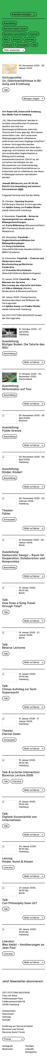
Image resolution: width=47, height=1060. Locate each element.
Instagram (7, 1045)
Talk (34, 44)
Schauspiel (22, 44)
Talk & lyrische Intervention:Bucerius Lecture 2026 (21, 773)
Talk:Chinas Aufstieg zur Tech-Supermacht (19, 689)
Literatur (29, 39)
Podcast (8, 44)
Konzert (17, 39)
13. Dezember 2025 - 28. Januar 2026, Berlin (31, 542)
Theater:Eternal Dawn (11, 731)
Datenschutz (7, 1010)
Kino (6, 39)
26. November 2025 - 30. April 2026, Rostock (32, 418)
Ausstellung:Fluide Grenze (11, 428)
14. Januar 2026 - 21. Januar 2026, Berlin (29, 635)
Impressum (7, 1013)
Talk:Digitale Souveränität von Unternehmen (19, 816)
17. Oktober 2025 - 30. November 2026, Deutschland (30, 377)
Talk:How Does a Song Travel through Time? (18, 603)
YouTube (29, 1045)
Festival (33, 34)
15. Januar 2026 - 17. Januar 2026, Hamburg (29, 721)
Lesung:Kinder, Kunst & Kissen (17, 859)
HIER (20, 189)
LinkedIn (29, 1048)
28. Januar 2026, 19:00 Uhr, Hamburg (27, 932)
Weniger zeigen (31, 98)
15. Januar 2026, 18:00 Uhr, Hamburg (27, 763)
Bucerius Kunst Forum (15, 28)
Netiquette (31, 1051)
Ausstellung (10, 23)
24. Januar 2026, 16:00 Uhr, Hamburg (27, 849)
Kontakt (6, 1019)
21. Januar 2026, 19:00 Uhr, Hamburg (27, 804)
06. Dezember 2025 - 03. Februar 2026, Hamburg (32, 501)
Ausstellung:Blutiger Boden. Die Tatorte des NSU (23, 344)
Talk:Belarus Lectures (13, 645)
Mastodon (7, 1048)
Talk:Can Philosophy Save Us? (19, 901)
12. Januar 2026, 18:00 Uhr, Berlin (27, 590)
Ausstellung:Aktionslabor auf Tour (17, 387)
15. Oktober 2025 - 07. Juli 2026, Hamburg (30, 332)
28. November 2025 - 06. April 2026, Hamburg (32, 459)
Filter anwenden (12, 50)
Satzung (6, 1016)
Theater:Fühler (7, 511)
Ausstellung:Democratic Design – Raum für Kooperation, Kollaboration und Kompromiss (23, 556)
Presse (7, 1039)
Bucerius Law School (14, 34)
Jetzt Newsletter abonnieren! (22, 981)
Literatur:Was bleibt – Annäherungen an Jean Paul (23, 944)
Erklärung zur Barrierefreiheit (17, 1026)
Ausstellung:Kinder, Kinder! (12, 470)
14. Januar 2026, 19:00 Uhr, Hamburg (27, 677)
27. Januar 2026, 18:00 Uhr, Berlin (27, 890)
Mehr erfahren (31, 362)
